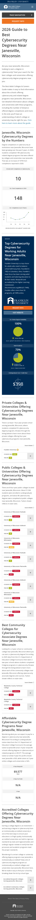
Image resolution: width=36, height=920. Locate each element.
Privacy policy (24, 898)
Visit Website (18, 313)
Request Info (18, 308)
